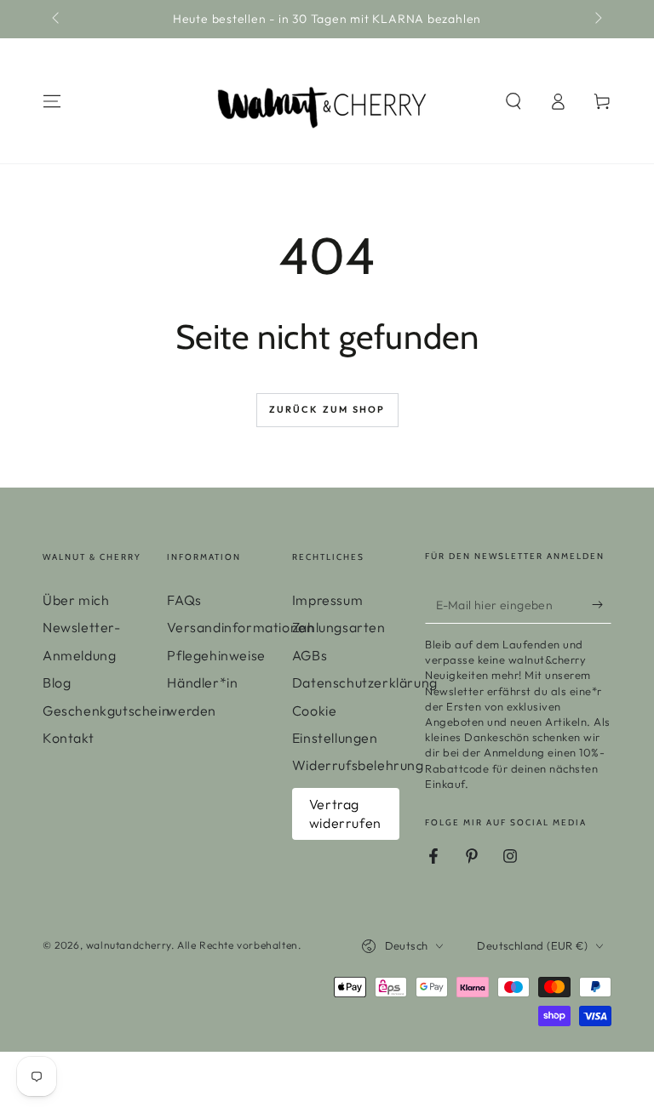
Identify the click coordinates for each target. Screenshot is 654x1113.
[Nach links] (57, 19)
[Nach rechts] (596, 19)
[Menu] (52, 101)
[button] (513, 101)
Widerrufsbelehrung (358, 764)
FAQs (184, 599)
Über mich (76, 599)
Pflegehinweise (216, 655)
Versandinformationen (240, 627)
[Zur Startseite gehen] (321, 101)
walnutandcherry (128, 945)
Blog (57, 682)
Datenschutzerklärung (365, 682)
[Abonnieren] (601, 604)
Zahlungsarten (339, 627)
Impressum (327, 599)
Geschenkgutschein (106, 710)
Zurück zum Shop (327, 409)
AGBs (309, 655)
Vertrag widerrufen (345, 813)
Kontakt (68, 737)
